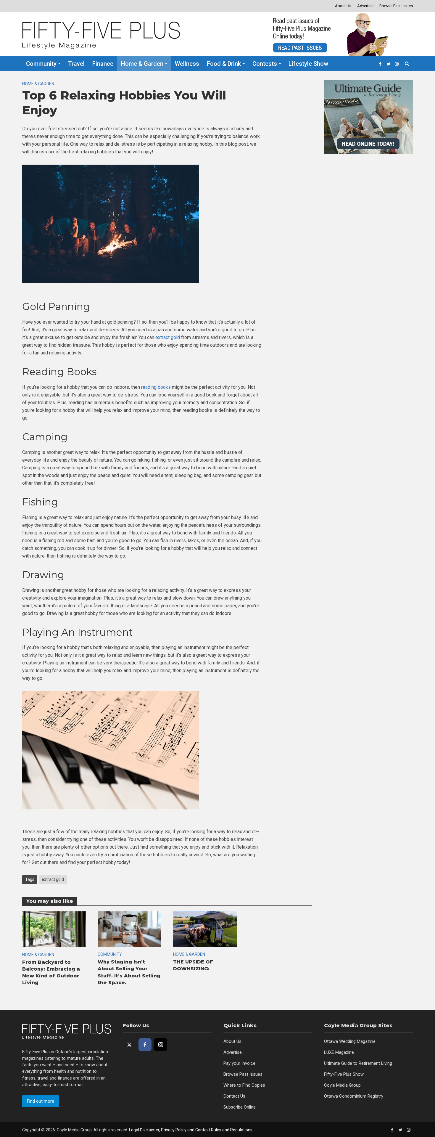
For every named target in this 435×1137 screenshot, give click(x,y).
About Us (343, 6)
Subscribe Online (239, 1107)
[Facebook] (145, 1044)
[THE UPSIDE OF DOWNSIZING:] (205, 929)
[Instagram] (160, 1044)
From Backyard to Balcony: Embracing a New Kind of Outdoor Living (51, 972)
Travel (76, 63)
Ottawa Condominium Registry (353, 1096)
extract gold (53, 879)
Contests (264, 63)
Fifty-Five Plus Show (344, 1074)
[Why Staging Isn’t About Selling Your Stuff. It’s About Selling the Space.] (129, 929)
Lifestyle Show (308, 63)
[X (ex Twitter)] (129, 1044)
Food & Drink (224, 63)
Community (41, 63)
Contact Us (234, 1096)
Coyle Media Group (342, 1085)
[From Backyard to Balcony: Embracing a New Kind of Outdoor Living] (54, 929)
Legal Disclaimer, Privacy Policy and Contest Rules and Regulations (190, 1130)
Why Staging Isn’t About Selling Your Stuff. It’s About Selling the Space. (129, 972)
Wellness (187, 63)
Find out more (40, 1101)
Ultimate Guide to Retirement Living (358, 1063)
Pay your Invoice (239, 1063)
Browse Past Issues (396, 6)
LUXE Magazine (339, 1052)
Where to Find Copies (244, 1085)
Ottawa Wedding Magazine (350, 1041)
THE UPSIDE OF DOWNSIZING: (193, 965)
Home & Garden (142, 63)
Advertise (365, 6)
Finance (102, 63)
